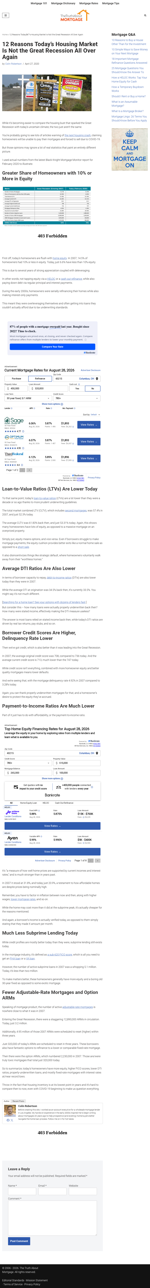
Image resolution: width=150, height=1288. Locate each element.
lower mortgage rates (23, 899)
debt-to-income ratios (59, 577)
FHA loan (15, 958)
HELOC (51, 278)
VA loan (30, 958)
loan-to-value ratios (45, 498)
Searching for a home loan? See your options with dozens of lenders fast (44, 602)
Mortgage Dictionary (63, 3)
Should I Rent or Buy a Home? (129, 96)
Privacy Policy (32, 1284)
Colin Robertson (13, 63)
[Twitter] (12, 1120)
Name (12, 1185)
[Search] (145, 15)
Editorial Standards (13, 1280)
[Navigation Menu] (5, 15)
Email (42, 1185)
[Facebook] (8, 1120)
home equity (60, 258)
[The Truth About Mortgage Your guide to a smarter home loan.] (75, 15)
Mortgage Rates (88, 3)
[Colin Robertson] (10, 1115)
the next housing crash (78, 135)
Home (5, 34)
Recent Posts (18, 1101)
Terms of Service (13, 1284)
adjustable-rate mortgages (77, 1007)
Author (6, 1101)
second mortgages (76, 510)
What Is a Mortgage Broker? (128, 111)
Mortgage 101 (39, 3)
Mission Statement (37, 1280)
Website (73, 1185)
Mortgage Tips (110, 3)
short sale (23, 547)
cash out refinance (71, 278)
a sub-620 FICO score (59, 954)
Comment (14, 1198)
